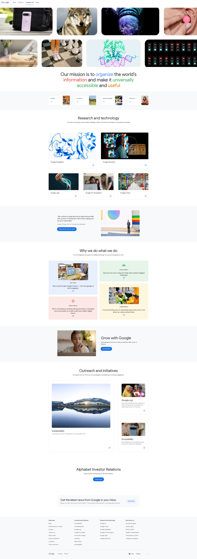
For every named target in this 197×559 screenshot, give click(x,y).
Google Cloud (104, 526)
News (37, 2)
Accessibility (78, 523)
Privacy (60, 554)
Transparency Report (132, 538)
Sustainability (78, 544)
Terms (66, 554)
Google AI (103, 523)
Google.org (77, 529)
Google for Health (79, 532)
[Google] (5, 2)
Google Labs (104, 535)
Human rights (130, 526)
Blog (50, 523)
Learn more (98, 479)
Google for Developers (107, 532)
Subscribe (131, 501)
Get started (106, 349)
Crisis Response (79, 526)
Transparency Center (132, 535)
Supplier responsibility (132, 532)
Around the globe (131, 523)
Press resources (53, 544)
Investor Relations (54, 538)
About (14, 2)
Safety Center (130, 529)
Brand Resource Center (56, 526)
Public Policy (78, 541)
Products (21, 2)
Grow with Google (79, 535)
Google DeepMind (105, 529)
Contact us (52, 532)
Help (132, 554)
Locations (51, 541)
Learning (76, 538)
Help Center (52, 535)
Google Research (105, 538)
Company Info (29, 2)
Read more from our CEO (67, 229)
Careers (51, 529)
